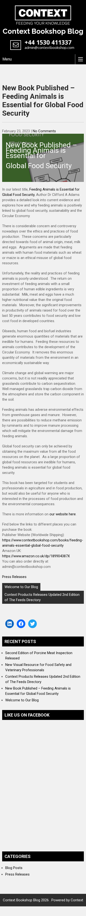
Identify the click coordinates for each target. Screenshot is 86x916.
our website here (62, 514)
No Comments (44, 131)
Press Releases (14, 577)
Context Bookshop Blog (43, 31)
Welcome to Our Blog (21, 587)
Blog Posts (13, 868)
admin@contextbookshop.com (49, 47)
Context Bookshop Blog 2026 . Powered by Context (43, 900)
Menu (7, 59)
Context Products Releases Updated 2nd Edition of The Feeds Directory (42, 597)
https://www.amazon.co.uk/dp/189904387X (36, 556)
